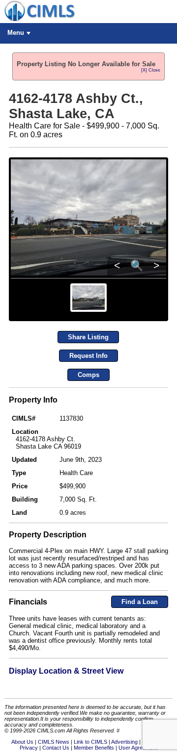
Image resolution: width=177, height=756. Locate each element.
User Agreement (137, 748)
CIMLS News (53, 742)
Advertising (124, 742)
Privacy (29, 748)
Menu (15, 32)
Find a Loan (139, 601)
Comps (88, 374)
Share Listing (88, 337)
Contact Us (55, 748)
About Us (22, 742)
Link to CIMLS (90, 742)
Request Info (88, 355)
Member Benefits (94, 748)
